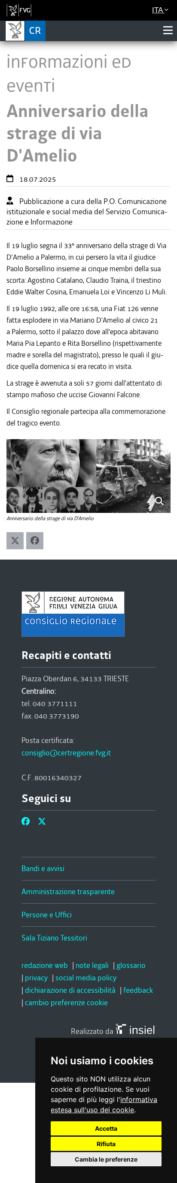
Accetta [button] (106, 1128)
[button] (15, 540)
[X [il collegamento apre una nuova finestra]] (42, 822)
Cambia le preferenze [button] (106, 1159)
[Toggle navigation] (168, 30)
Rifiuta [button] (106, 1143)
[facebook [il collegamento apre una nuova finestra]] (25, 822)
